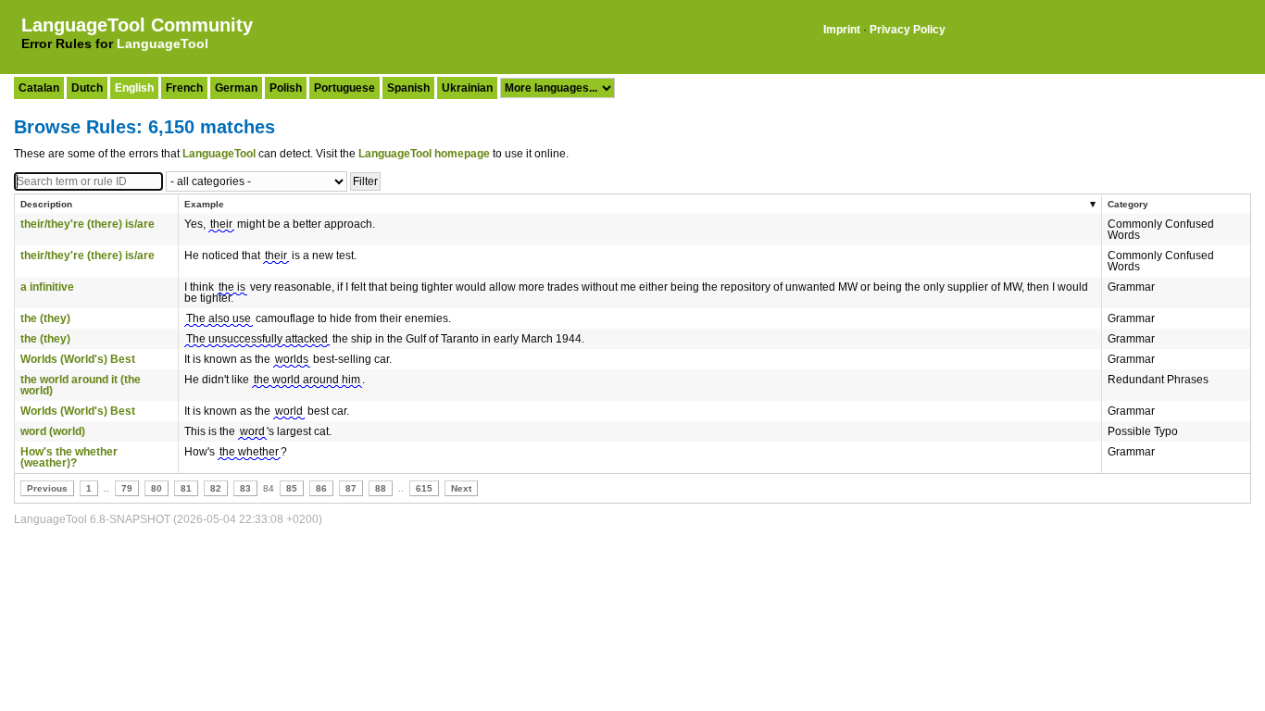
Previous (47, 488)
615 (424, 488)
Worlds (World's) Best (77, 359)
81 (186, 488)
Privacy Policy (908, 29)
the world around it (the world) (80, 385)
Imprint (841, 29)
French (184, 87)
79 (126, 488)
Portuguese (344, 87)
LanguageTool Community (137, 25)
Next (461, 488)
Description (46, 204)
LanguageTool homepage (424, 153)
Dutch (87, 87)
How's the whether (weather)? (69, 457)
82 (215, 488)
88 (380, 488)
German (236, 87)
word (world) (52, 431)
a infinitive (47, 287)
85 (291, 488)
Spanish (408, 87)
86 (321, 488)
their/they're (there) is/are (87, 224)
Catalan (39, 87)
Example (204, 204)
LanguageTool (162, 43)
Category (1128, 204)
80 (156, 488)
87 (351, 488)
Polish (285, 87)
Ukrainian (467, 87)
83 (245, 488)
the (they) (45, 318)
